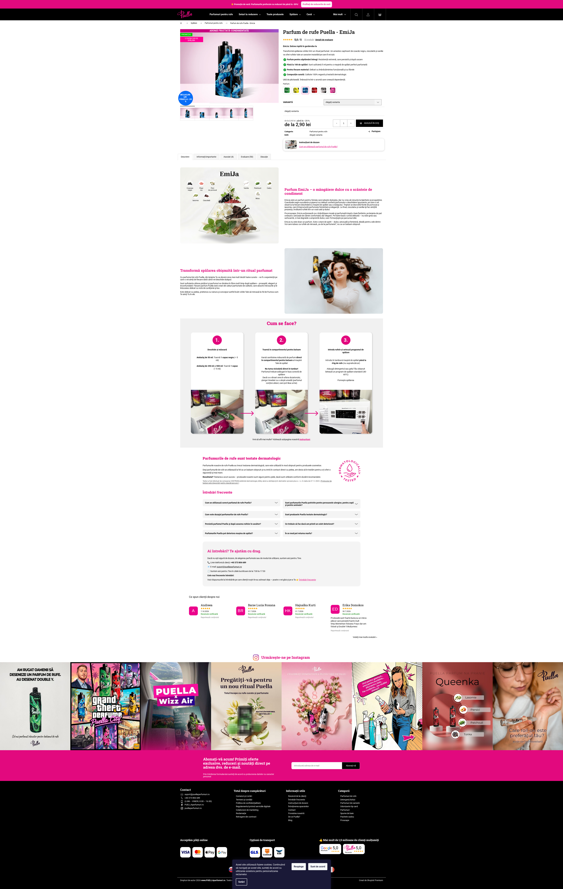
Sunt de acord (317, 866)
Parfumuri (345, 810)
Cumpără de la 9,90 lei (305, 4)
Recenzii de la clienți (297, 796)
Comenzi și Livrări (244, 796)
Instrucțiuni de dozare (298, 803)
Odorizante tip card (349, 806)
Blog (290, 820)
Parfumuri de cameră (350, 803)
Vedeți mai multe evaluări (364, 637)
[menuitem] (221, 14)
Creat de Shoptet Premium (371, 880)
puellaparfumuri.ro (193, 808)
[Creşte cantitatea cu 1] (350, 123)
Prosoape (344, 820)
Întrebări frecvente (307, 580)
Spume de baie (347, 813)
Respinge (299, 866)
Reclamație (241, 813)
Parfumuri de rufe (348, 796)
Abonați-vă (351, 765)
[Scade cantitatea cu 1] (336, 123)
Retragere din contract (246, 817)
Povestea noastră (296, 813)
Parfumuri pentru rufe (318, 131)
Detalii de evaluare (324, 40)
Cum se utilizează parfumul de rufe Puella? (318, 146)
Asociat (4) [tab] (229, 157)
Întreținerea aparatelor (298, 806)
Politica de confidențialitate (248, 803)
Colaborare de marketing (247, 810)
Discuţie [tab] (264, 157)
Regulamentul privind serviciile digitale (253, 806)
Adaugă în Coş (371, 123)
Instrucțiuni (304, 439)
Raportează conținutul (210, 617)
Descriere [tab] (185, 157)
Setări (241, 881)
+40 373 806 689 (192, 798)
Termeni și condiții (244, 799)
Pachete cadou (347, 817)
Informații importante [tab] (206, 157)
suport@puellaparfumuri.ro (229, 567)
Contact (292, 810)
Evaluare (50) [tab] (247, 157)
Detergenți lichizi (347, 799)
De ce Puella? (294, 817)
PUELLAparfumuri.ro (194, 804)
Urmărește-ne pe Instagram (285, 657)
